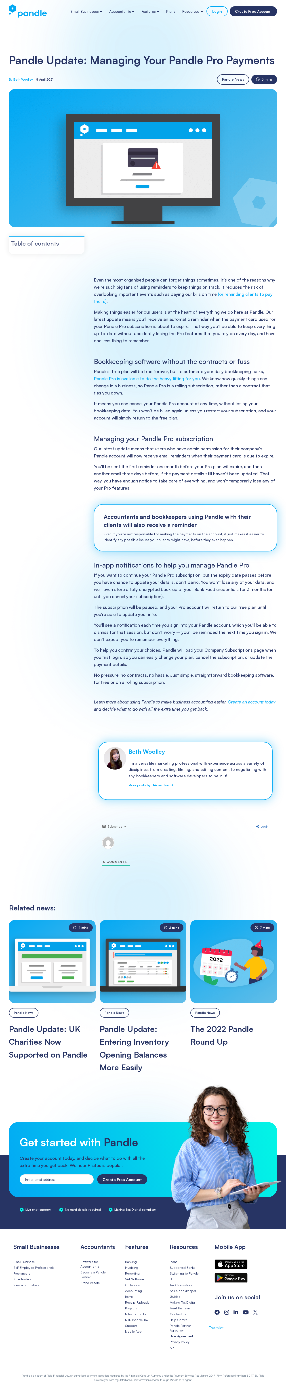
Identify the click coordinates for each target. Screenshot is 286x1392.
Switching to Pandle (184, 1273)
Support (131, 1325)
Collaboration (135, 1285)
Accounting (133, 1290)
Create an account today (251, 702)
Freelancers (21, 1273)
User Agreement (181, 1336)
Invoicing (131, 1267)
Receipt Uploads (137, 1302)
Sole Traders (22, 1279)
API (172, 1347)
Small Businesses (84, 11)
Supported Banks (182, 1267)
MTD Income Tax (136, 1319)
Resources (191, 11)
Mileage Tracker (136, 1314)
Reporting (132, 1273)
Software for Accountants (89, 1264)
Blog (173, 1279)
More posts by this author (150, 785)
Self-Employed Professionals (33, 1267)
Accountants (120, 11)
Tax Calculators (181, 1285)
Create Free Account (253, 11)
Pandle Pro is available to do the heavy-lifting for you (147, 378)
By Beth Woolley (21, 79)
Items (129, 1296)
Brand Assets (90, 1282)
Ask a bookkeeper (183, 1290)
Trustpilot (216, 1327)
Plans (170, 11)
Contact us (178, 1314)
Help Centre (178, 1319)
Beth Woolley (146, 751)
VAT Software (134, 1279)
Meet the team (180, 1308)
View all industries (26, 1285)
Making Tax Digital (183, 1302)
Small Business (24, 1261)
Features (148, 11)
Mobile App (133, 1331)
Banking (131, 1261)
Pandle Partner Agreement (180, 1327)
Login (217, 11)
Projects (131, 1308)
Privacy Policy (179, 1342)
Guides (175, 1296)
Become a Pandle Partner (93, 1274)
